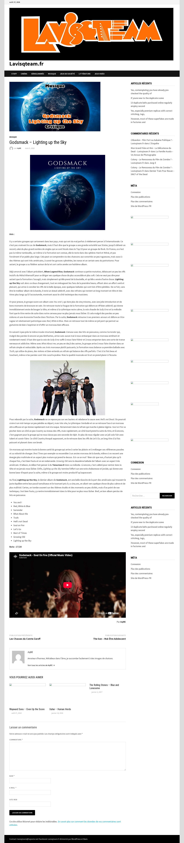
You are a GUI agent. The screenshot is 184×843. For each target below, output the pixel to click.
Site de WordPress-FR (141, 206)
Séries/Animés (37, 73)
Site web (13, 799)
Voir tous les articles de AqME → (41, 665)
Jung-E (152, 162)
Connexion (136, 192)
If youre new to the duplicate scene (147, 98)
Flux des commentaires (142, 201)
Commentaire (16, 740)
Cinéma (24, 73)
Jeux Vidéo (100, 73)
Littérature (84, 73)
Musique (52, 73)
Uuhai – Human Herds (60, 709)
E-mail (12, 788)
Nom (12, 776)
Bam (85, 839)
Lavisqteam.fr (26, 63)
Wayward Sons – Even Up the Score (27, 709)
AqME (19, 148)
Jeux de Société (67, 73)
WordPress (76, 839)
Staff (14, 73)
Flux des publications (140, 196)
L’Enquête (154, 143)
